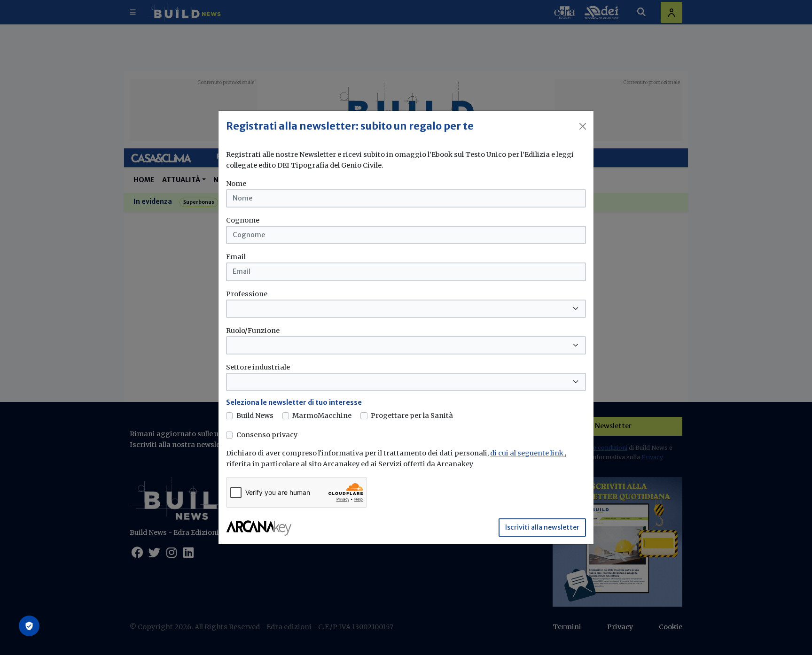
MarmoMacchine (321, 415)
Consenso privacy (266, 435)
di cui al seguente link (527, 453)
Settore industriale (258, 367)
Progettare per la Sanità (412, 415)
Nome (236, 183)
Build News (254, 415)
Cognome (242, 220)
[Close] (583, 126)
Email (236, 257)
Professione (246, 294)
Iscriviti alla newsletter (542, 527)
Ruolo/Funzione (253, 330)
